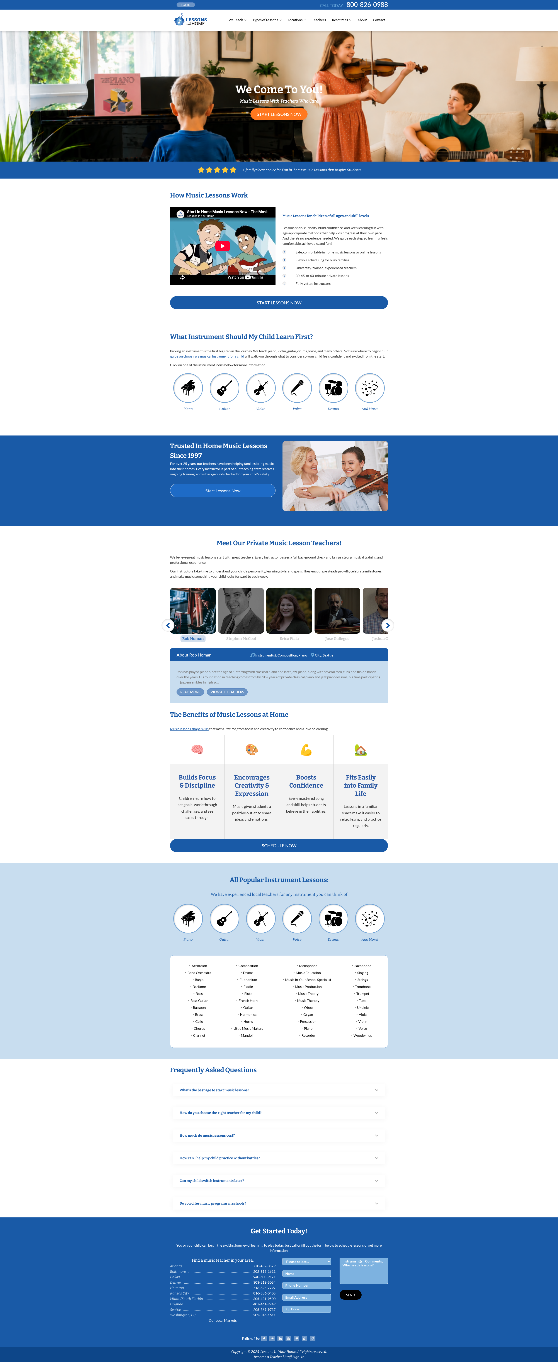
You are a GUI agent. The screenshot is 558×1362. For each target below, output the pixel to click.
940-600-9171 (264, 1277)
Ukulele (363, 1007)
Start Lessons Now (279, 114)
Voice (297, 409)
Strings (362, 979)
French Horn (248, 1000)
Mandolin (248, 1035)
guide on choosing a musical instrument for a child (207, 356)
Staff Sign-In (294, 1357)
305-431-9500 (264, 1298)
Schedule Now (279, 845)
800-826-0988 (367, 4)
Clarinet (199, 1035)
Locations (295, 20)
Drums (333, 409)
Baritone (199, 986)
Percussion (308, 1021)
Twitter (272, 1338)
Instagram (312, 1338)
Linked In (280, 1338)
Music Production (308, 986)
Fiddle (248, 986)
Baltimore (178, 1271)
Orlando (176, 1304)
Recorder (308, 1035)
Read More (190, 692)
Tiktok (304, 1338)
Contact (379, 20)
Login (186, 5)
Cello (199, 1021)
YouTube (288, 1338)
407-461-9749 (264, 1304)
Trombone (363, 986)
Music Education (308, 972)
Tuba (362, 1000)
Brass (199, 1014)
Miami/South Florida (186, 1299)
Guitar (224, 409)
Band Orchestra (199, 972)
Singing (362, 972)
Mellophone (308, 966)
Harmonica (248, 1014)
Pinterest (296, 1338)
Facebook (264, 1338)
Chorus (199, 1028)
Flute (248, 993)
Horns (248, 1021)
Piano (188, 409)
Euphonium (248, 979)
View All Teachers (227, 692)
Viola (363, 1014)
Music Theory (308, 993)
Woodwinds (363, 1035)
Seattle (328, 655)
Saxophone (362, 966)
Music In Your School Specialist (308, 979)
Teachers (319, 20)
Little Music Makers (248, 1028)
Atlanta (176, 1266)
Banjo (199, 979)
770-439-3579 (264, 1266)
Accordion (199, 966)
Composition (287, 655)
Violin (260, 409)
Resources (340, 20)
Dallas (175, 1277)
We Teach (236, 20)
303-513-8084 (264, 1282)
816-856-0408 (264, 1293)
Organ (308, 1014)
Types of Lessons (265, 20)
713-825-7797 (264, 1288)
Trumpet (362, 993)
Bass (199, 993)
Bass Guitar (199, 1000)
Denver (175, 1282)
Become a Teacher (268, 1357)
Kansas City (179, 1293)
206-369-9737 (264, 1309)
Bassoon (199, 1007)
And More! (370, 409)
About (362, 20)
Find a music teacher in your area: (223, 1260)
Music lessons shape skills (189, 729)
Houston (177, 1288)
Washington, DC (183, 1315)
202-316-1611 (264, 1271)
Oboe (308, 1007)
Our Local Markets (223, 1320)
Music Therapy (308, 1000)
